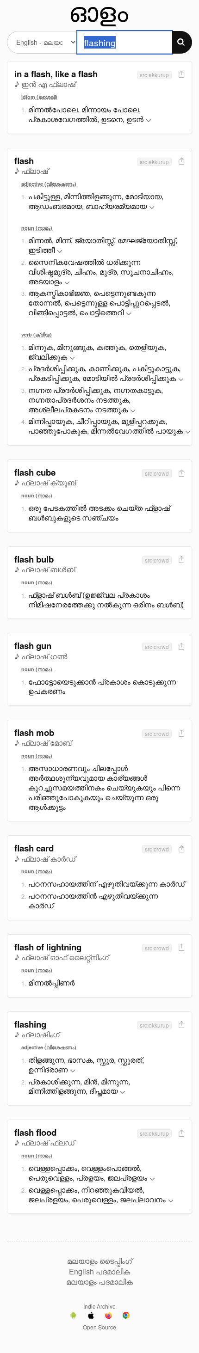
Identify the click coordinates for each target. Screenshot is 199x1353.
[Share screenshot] (180, 74)
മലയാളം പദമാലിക (99, 1282)
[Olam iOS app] (90, 1316)
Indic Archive (99, 1306)
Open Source (99, 1327)
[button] (148, 121)
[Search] (182, 42)
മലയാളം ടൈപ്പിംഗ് (99, 1261)
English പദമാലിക (99, 1272)
